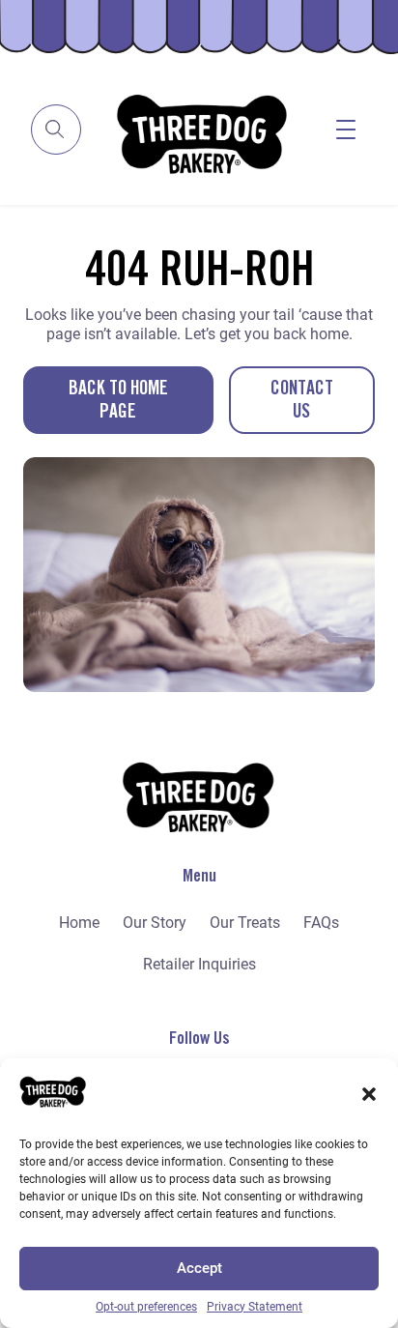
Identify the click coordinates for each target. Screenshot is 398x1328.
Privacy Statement (254, 1307)
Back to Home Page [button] (118, 400)
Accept (199, 1268)
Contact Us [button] (301, 400)
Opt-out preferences (146, 1307)
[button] (369, 1094)
